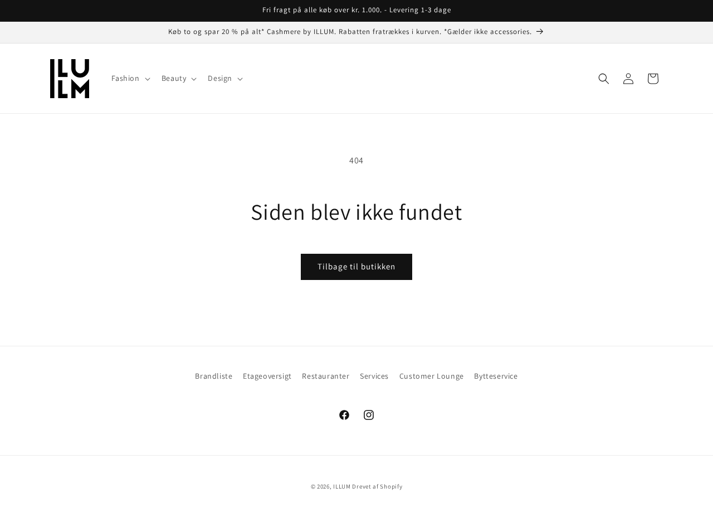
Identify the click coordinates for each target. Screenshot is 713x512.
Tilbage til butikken (356, 266)
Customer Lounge (431, 376)
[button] (130, 78)
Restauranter (325, 376)
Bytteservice (495, 376)
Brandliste (213, 376)
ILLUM (342, 486)
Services (374, 376)
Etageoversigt (267, 376)
